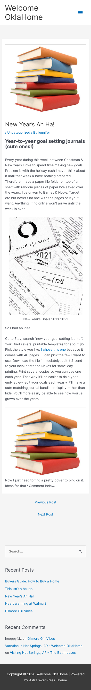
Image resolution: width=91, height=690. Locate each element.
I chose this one (53, 349)
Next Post (45, 514)
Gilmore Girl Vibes (19, 611)
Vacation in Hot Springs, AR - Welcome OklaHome (44, 646)
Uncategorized (18, 132)
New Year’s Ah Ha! (19, 596)
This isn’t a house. (19, 589)
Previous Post (45, 502)
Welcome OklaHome (24, 12)
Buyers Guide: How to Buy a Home (32, 581)
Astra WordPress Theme (48, 680)
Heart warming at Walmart (25, 603)
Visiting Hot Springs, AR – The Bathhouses (43, 652)
